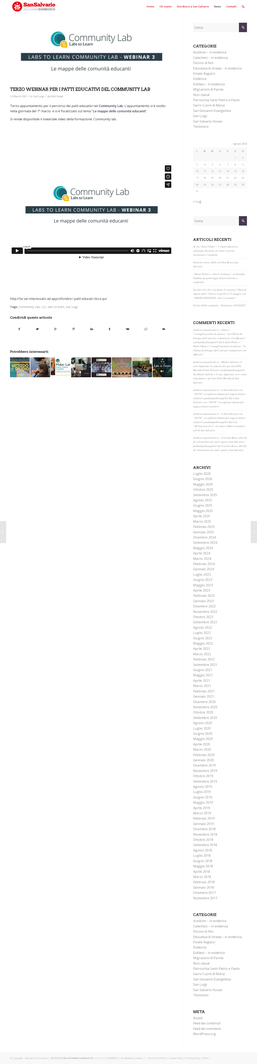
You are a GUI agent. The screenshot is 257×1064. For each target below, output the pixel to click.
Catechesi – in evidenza (210, 57)
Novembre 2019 (205, 771)
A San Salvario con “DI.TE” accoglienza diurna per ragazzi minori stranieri (218, 402)
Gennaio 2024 (203, 569)
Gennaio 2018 (203, 887)
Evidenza (199, 79)
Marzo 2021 (202, 686)
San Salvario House (207, 121)
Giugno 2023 (202, 579)
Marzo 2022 (202, 654)
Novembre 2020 (205, 707)
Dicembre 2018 (204, 829)
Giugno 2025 (202, 505)
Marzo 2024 (202, 558)
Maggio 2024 (203, 548)
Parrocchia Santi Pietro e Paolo (216, 100)
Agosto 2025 (202, 500)
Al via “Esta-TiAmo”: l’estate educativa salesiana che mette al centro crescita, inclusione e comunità (215, 250)
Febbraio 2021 (204, 691)
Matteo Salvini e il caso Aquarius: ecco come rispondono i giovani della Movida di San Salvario (220, 378)
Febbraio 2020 (204, 755)
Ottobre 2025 (203, 489)
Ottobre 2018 (203, 839)
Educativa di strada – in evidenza (217, 68)
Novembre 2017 (205, 898)
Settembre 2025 (205, 495)
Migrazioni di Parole (208, 89)
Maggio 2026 (203, 484)
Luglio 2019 (202, 792)
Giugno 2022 (202, 638)
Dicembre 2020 (204, 702)
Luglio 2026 (202, 473)
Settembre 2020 (205, 717)
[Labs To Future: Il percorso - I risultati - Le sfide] (162, 367)
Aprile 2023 (201, 590)
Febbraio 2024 (204, 564)
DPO (205, 1058)
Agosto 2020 (202, 723)
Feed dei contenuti (207, 1023)
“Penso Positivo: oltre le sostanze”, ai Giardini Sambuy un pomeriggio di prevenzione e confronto (219, 278)
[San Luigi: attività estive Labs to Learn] (142, 367)
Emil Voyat (57, 96)
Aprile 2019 (201, 808)
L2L (43, 307)
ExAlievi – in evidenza (209, 84)
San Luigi (38, 96)
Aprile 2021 (201, 680)
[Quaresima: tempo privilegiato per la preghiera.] (254, 532)
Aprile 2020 (201, 744)
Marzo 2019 (202, 813)
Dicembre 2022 (204, 606)
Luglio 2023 (202, 574)
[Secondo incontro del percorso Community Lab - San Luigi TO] (101, 367)
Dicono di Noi (203, 63)
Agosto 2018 (202, 850)
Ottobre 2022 (203, 617)
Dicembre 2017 (204, 892)
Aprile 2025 (201, 516)
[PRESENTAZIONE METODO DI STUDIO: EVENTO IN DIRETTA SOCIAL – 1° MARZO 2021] (20, 367)
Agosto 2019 (202, 786)
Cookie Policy (176, 1058)
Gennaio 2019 (203, 824)
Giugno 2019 (202, 797)
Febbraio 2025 (204, 526)
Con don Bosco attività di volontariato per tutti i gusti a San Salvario (220, 448)
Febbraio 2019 (204, 818)
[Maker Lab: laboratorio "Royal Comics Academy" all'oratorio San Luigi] (60, 367)
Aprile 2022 (201, 648)
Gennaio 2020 (203, 760)
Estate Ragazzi (204, 73)
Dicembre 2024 (204, 537)
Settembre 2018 (205, 845)
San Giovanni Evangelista (212, 110)
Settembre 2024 (205, 542)
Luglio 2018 (202, 855)
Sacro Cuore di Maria (209, 105)
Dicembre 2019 (204, 765)
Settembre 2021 (205, 664)
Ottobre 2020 (203, 712)
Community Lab (29, 307)
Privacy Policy (193, 1058)
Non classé (201, 95)
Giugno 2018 (202, 861)
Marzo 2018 (202, 877)
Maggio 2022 (203, 643)
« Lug (197, 201)
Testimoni (200, 126)
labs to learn (56, 307)
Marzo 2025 (202, 521)
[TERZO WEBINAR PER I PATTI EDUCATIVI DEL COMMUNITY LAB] (91, 54)
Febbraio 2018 (204, 882)
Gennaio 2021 (203, 696)
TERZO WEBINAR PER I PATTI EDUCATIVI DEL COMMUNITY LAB (80, 89)
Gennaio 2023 (203, 601)
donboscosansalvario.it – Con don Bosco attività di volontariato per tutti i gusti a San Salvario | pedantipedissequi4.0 (220, 442)
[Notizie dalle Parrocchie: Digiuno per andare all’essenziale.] (3, 532)
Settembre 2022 (205, 622)
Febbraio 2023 (204, 595)
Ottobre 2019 (203, 776)
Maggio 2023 (203, 585)
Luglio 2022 (202, 633)
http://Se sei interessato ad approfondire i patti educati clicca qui (58, 298)
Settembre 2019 (205, 781)
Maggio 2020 (203, 739)
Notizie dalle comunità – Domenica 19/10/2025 (219, 305)
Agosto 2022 (202, 627)
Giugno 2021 (202, 670)
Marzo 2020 (202, 749)
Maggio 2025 (203, 511)
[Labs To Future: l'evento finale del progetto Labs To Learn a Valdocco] (122, 367)
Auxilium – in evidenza (209, 52)
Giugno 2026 (202, 479)
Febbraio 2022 (204, 659)
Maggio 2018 (203, 866)
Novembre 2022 (205, 611)
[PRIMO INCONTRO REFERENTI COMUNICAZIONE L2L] (81, 367)
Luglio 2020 (202, 728)
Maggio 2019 (203, 802)
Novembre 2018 (205, 834)
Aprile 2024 (201, 553)
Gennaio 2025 (203, 532)
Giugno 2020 (202, 733)
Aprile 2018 (201, 871)
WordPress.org (204, 1034)
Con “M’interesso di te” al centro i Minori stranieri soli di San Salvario (219, 426)
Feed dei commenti (207, 1028)
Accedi (197, 1018)
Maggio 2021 (203, 675)
